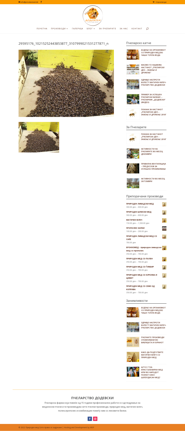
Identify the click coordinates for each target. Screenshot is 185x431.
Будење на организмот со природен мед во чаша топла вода (153, 52)
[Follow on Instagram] (95, 419)
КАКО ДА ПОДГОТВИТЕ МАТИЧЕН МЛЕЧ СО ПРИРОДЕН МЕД (152, 355)
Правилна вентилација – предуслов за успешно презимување (153, 166)
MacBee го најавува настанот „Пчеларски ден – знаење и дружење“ (152, 69)
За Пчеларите (107, 29)
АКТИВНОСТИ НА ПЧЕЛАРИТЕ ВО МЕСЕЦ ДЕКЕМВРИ (152, 151)
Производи (58, 29)
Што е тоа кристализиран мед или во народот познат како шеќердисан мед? (152, 372)
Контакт (137, 29)
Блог (90, 29)
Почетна (42, 29)
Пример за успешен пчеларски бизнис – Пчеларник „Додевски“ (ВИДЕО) (153, 98)
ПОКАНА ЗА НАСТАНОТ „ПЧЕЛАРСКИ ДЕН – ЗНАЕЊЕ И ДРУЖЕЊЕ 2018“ (153, 112)
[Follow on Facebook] (90, 419)
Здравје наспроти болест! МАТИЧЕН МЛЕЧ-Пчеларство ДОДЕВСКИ (153, 82)
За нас (124, 29)
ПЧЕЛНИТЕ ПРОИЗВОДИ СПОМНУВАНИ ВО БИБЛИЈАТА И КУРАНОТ (152, 340)
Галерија (77, 29)
